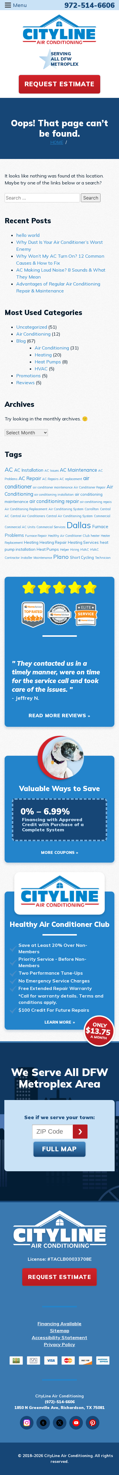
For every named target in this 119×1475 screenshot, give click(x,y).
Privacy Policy (59, 1344)
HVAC (41, 369)
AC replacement (71, 479)
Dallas (78, 525)
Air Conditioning (33, 334)
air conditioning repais (95, 502)
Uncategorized (31, 327)
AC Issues (51, 471)
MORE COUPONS (58, 852)
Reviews (25, 382)
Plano (61, 556)
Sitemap (59, 1330)
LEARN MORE (57, 1022)
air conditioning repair (54, 501)
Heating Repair (53, 542)
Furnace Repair (36, 536)
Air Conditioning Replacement (26, 509)
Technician (103, 558)
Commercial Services (50, 527)
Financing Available (59, 1323)
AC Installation (28, 470)
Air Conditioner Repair (89, 487)
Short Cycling (82, 557)
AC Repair (29, 478)
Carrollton (92, 509)
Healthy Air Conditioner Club (69, 536)
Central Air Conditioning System (69, 516)
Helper (64, 550)
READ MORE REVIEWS (57, 715)
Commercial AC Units (20, 527)
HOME (56, 142)
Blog (21, 341)
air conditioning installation (54, 495)
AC (9, 469)
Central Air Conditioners (27, 516)
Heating (43, 355)
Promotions (28, 375)
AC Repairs (50, 479)
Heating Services (83, 542)
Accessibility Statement (59, 1337)
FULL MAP (59, 1149)
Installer (26, 558)
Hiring (74, 550)
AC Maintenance (78, 470)
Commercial (102, 516)
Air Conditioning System (66, 509)
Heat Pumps (48, 362)
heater (95, 536)
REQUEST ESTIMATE (60, 84)
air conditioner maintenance (52, 487)
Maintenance (43, 558)
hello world (28, 235)
